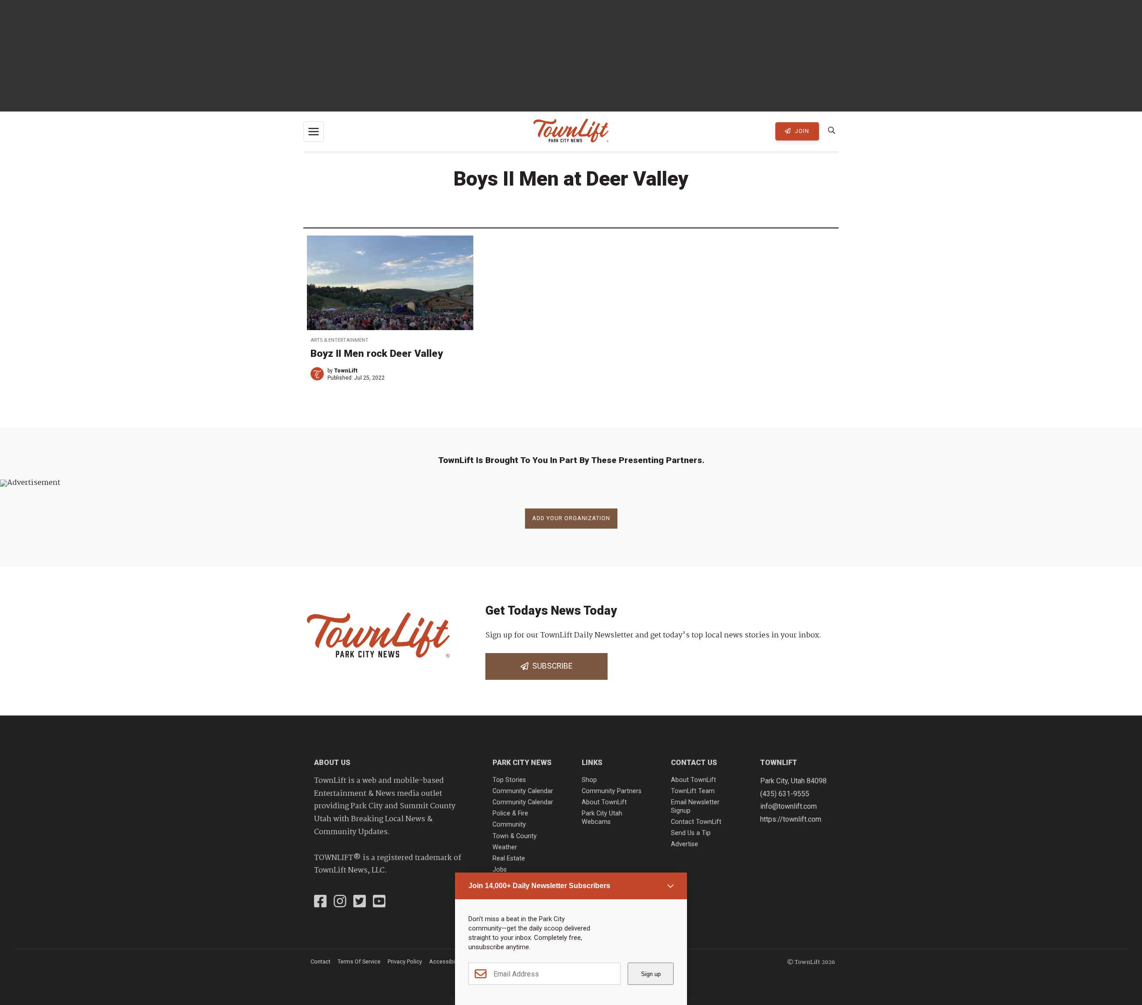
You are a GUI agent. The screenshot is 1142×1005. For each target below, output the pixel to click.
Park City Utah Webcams (602, 818)
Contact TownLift (696, 822)
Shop (589, 780)
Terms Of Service (359, 961)
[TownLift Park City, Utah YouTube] (379, 902)
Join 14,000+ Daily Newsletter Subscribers (539, 885)
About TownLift (604, 802)
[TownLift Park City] (571, 131)
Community (509, 824)
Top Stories (509, 780)
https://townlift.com (790, 819)
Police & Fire (510, 813)
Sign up (651, 974)
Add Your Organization (571, 518)
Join (801, 131)
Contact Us (694, 762)
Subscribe (550, 666)
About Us (332, 762)
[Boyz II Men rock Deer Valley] (390, 283)
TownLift (346, 371)
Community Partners (611, 791)
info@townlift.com (788, 806)
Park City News (521, 762)
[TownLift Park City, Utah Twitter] (359, 902)
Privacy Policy (405, 961)
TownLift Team (693, 791)
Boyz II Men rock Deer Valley (376, 353)
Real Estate (508, 858)
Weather (504, 847)
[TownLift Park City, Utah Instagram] (340, 902)
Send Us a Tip (691, 833)
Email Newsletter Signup (695, 806)
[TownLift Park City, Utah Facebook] (320, 902)
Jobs (499, 869)
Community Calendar (522, 791)
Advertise (684, 844)
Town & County (514, 836)
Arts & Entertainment (339, 340)
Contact (320, 961)
